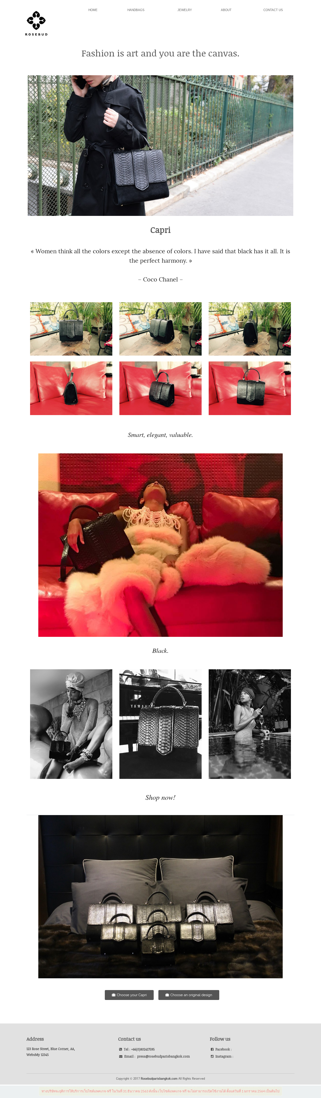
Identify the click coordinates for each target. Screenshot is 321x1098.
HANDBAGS (136, 10)
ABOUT (226, 10)
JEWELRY (184, 10)
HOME (93, 10)
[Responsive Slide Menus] (36, 20)
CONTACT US (273, 10)
